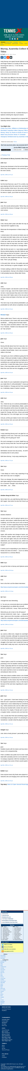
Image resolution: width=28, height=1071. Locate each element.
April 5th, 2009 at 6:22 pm (7, 372)
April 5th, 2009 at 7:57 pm (7, 460)
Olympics (2, 991)
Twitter (3, 1055)
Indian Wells (2, 982)
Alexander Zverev (6, 930)
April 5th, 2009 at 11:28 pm (7, 624)
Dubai (1, 975)
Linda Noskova (17, 935)
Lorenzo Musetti (7, 43)
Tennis (15, 141)
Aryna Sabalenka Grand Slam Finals (9, 922)
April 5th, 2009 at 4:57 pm (7, 174)
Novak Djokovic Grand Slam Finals (9, 920)
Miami (1, 986)
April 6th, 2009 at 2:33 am (7, 737)
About (3, 1045)
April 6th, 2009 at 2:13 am (7, 690)
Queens (1, 994)
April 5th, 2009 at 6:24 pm (7, 392)
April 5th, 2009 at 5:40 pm (7, 214)
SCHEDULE (19, 37)
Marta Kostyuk (15, 43)
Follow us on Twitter (8, 944)
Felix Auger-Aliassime (7, 931)
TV (0, 998)
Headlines (4, 1010)
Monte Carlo (2, 988)
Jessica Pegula (17, 930)
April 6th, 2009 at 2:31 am (7, 724)
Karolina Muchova (18, 934)
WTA (1, 1004)
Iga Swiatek (16, 937)
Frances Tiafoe (9, 42)
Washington (2, 1001)
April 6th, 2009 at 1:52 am (7, 648)
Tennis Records (5, 915)
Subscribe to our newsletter (10, 949)
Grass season (3, 981)
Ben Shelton (5, 939)
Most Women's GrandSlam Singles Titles (7, 1040)
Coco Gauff (16, 931)
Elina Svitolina (17, 938)
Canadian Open (3, 966)
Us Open (21, 43)
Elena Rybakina (17, 929)
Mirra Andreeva (17, 933)
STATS (14, 37)
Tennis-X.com (15, 1064)
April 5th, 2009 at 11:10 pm (7, 591)
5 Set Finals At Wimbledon (7, 918)
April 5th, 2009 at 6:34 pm (7, 424)
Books (1, 965)
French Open (2, 978)
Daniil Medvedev (6, 934)
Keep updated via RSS (9, 951)
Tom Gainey (2, 958)
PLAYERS (16, 35)
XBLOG (10, 35)
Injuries (1, 984)
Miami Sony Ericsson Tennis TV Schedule (13, 134)
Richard (3, 315)
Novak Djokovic (6, 933)
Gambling (2, 979)
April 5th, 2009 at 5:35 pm (7, 196)
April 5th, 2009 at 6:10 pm (7, 309)
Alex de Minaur (6, 935)
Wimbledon (2, 1002)
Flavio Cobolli (5, 938)
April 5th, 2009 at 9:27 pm (7, 505)
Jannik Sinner (5, 928)
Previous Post (6, 155)
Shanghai (2, 997)
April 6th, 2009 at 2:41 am (7, 765)
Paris (1, 992)
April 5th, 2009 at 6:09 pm (7, 277)
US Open (2, 999)
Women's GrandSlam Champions (6, 1035)
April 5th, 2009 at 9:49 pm (7, 556)
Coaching (2, 971)
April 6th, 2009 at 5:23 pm (7, 780)
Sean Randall (2, 955)
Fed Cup (2, 976)
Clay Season (2, 969)
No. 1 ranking (2, 989)
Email (3, 1046)
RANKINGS (8, 37)
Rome (1, 995)
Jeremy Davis (3, 956)
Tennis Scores (5, 913)
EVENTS (21, 35)
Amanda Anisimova (18, 939)
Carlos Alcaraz (6, 929)
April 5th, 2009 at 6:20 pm (7, 333)
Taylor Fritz (5, 937)
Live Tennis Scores (6, 1009)
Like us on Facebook (8, 946)
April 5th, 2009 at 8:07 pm (7, 489)
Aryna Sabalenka (17, 928)
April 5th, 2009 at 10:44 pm (7, 570)
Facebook (4, 1057)
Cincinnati (16, 42)
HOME (5, 35)
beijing (1, 963)
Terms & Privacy (5, 1049)
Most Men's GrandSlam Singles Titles (6, 1037)
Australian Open (5, 1019)
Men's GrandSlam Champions (6, 1032)
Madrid (1, 985)
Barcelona (2, 962)
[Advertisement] (14, 14)
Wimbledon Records (6, 917)
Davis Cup (2, 972)
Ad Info (3, 1048)
